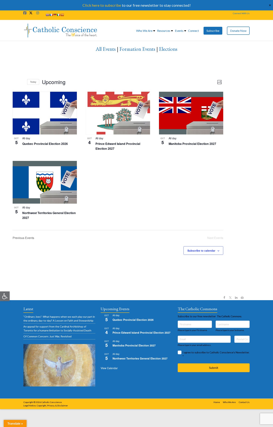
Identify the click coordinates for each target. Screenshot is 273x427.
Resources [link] (163, 30)
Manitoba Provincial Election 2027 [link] (192, 144)
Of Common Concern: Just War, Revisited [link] (47, 336)
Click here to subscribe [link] (101, 5)
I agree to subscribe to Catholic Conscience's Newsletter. (216, 354)
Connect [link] (193, 30)
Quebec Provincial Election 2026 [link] (45, 144)
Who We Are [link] (144, 30)
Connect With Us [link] (241, 13)
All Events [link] (106, 49)
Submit (213, 367)
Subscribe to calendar (201, 250)
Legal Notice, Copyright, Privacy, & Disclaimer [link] (45, 405)
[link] (5, 296)
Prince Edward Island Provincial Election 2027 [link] (141, 332)
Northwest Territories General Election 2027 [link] (140, 358)
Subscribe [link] (213, 30)
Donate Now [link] (238, 30)
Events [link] (179, 30)
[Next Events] (22, 82)
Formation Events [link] (137, 49)
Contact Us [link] (244, 402)
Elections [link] (168, 49)
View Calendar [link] (109, 368)
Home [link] (217, 402)
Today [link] (33, 81)
